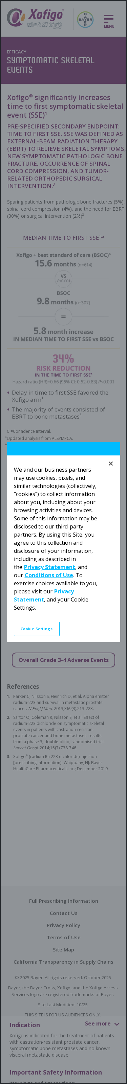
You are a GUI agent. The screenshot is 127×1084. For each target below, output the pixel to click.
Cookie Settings (37, 628)
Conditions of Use (49, 575)
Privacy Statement (49, 567)
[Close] (110, 463)
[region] (63, 542)
